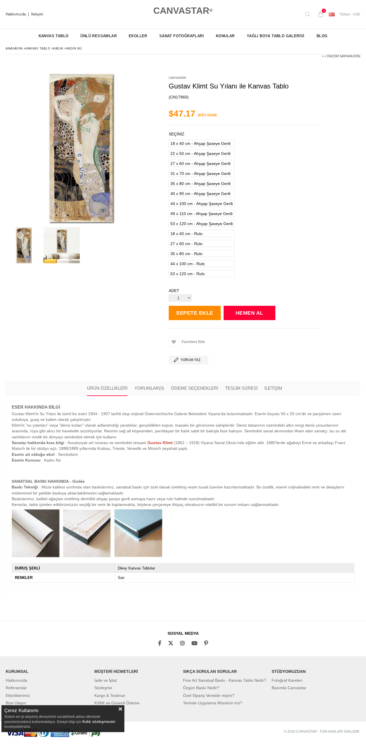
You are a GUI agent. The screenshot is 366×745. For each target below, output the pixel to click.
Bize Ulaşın (16, 703)
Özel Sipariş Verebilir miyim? (208, 695)
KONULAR (225, 36)
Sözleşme (103, 687)
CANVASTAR (183, 10)
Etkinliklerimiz (18, 695)
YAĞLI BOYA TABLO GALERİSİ (276, 36)
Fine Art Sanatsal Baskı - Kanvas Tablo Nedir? (224, 680)
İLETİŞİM (273, 388)
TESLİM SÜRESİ (241, 388)
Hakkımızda (16, 14)
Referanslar (16, 687)
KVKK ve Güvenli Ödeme (117, 703)
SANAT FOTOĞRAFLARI (181, 36)
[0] (319, 14)
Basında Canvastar (289, 687)
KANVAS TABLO (54, 36)
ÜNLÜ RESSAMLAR (98, 36)
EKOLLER (138, 36)
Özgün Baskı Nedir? (201, 687)
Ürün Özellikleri (107, 388)
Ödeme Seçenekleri (194, 388)
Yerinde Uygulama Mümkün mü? (212, 703)
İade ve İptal (105, 680)
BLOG (322, 36)
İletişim (37, 14)
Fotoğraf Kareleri (287, 680)
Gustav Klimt (160, 442)
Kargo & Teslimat (109, 695)
